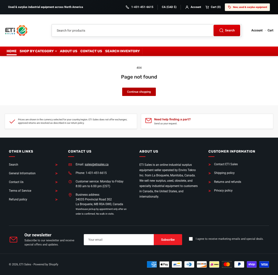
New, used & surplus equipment (250, 7)
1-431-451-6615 (142, 7)
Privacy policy (223, 190)
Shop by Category (37, 51)
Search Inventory (122, 51)
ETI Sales (25, 264)
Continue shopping (139, 91)
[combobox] (147, 30)
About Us (68, 51)
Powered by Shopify (45, 264)
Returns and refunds (227, 182)
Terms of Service (20, 190)
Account (196, 7)
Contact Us (91, 51)
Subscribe (168, 240)
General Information (22, 173)
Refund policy (18, 199)
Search (230, 30)
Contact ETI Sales (226, 164)
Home (12, 51)
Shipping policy (224, 173)
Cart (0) (216, 7)
